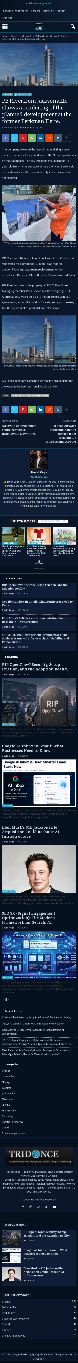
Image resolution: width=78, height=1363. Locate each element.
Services (8, 10)
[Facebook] (5, 138)
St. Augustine (9, 1110)
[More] (67, 138)
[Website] (47, 511)
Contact (7, 17)
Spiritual (6, 1105)
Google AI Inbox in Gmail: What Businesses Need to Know (33, 748)
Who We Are (22, 10)
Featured (7, 806)
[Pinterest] (23, 138)
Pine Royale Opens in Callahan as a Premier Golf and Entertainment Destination (13, 551)
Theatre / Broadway (12, 1122)
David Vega (11, 127)
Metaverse (7, 1099)
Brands (6, 1071)
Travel (14, 36)
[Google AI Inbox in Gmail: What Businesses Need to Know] (39, 783)
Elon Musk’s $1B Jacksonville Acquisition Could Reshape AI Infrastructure (30, 832)
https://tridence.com (39, 477)
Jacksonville (26, 36)
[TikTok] (36, 511)
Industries (48, 10)
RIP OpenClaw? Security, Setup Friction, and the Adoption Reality (35, 667)
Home (4, 36)
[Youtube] (52, 511)
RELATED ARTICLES (24, 521)
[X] (14, 138)
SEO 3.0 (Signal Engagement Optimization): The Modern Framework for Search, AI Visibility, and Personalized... (35, 638)
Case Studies (8, 1076)
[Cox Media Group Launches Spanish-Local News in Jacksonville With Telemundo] (39, 536)
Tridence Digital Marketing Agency (25, 1187)
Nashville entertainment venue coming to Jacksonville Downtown (19, 429)
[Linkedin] (40, 138)
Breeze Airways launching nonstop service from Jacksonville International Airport (61, 433)
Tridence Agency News (14, 1133)
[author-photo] (39, 459)
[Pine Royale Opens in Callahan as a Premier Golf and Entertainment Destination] (13, 536)
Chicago (6, 1082)
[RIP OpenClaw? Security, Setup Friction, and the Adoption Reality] (39, 702)
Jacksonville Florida (38, 395)
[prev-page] (37, 562)
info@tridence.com (45, 1199)
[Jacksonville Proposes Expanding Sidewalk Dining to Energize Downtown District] (64, 536)
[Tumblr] (58, 138)
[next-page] (41, 562)
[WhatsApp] (32, 138)
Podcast (60, 10)
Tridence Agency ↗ (40, 3)
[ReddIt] (49, 138)
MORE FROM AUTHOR (53, 521)
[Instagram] (31, 511)
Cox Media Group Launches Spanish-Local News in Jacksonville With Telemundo (37, 551)
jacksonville (18, 395)
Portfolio (36, 10)
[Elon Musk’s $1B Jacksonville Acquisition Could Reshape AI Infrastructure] (39, 869)
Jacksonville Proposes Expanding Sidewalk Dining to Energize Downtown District (64, 551)
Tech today (9, 724)
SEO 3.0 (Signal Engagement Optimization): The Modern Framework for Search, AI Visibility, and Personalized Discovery (36, 1042)
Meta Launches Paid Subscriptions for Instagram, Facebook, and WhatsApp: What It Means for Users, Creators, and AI (36, 1052)
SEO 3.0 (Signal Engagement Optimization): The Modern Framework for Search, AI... (28, 918)
